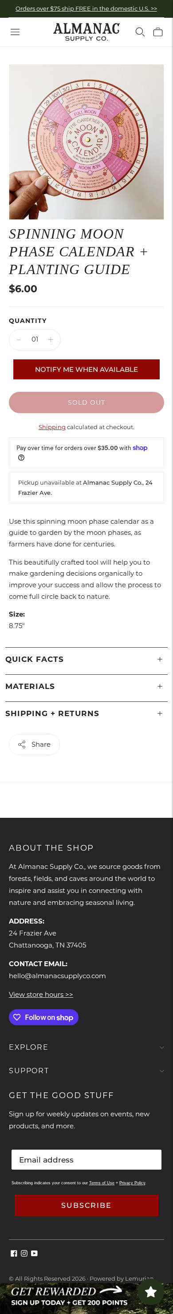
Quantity (28, 321)
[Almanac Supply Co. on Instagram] (24, 1254)
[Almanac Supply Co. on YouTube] (34, 1254)
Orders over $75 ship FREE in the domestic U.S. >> (86, 8)
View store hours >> (41, 994)
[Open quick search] (140, 32)
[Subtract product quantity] (18, 340)
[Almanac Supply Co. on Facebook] (14, 1254)
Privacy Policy (132, 1183)
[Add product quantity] (50, 340)
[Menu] (15, 32)
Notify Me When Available (86, 369)
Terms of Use (101, 1183)
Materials (30, 686)
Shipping (52, 426)
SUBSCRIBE (86, 1205)
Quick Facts (34, 659)
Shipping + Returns (52, 713)
